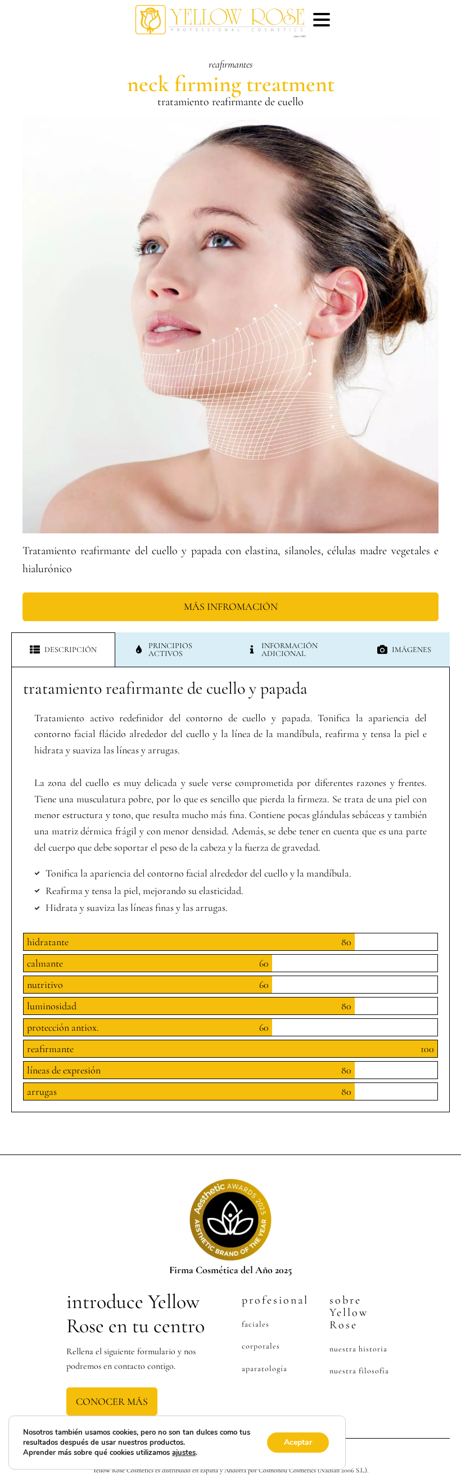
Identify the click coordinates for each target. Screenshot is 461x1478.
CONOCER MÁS (112, 1401)
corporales (261, 1346)
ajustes (184, 1453)
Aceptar (298, 1442)
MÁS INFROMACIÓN (231, 606)
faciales (255, 1324)
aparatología (264, 1368)
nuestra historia (358, 1349)
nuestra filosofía (359, 1371)
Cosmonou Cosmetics (287, 1470)
